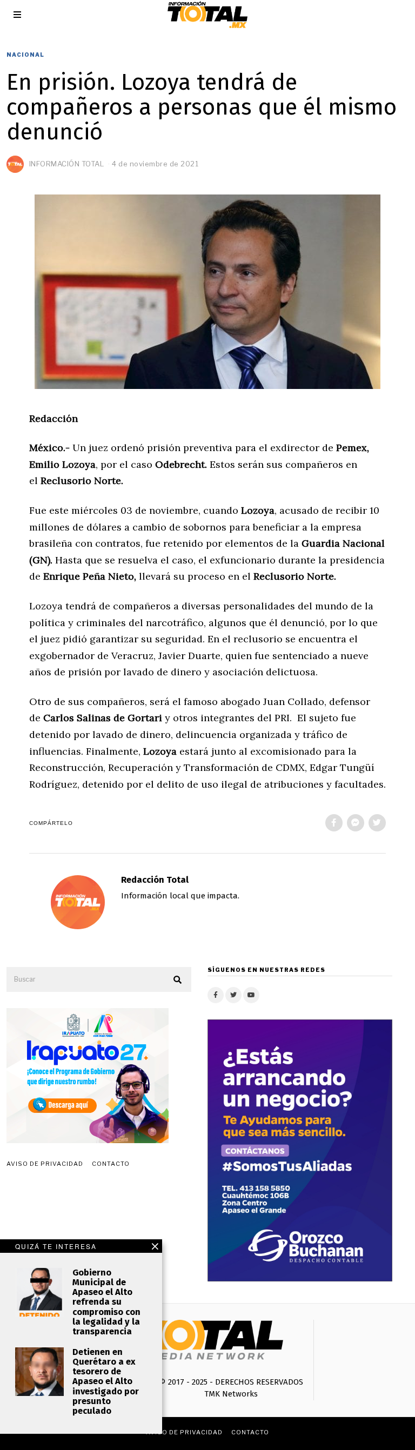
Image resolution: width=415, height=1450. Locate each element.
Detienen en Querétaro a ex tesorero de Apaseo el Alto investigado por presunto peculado (105, 1381)
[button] (178, 980)
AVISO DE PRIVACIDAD (44, 1163)
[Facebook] (334, 822)
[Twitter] (377, 822)
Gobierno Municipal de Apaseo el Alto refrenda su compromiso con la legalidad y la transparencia (106, 1302)
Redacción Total (155, 880)
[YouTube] (251, 995)
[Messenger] (355, 822)
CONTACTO (111, 1163)
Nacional (25, 54)
